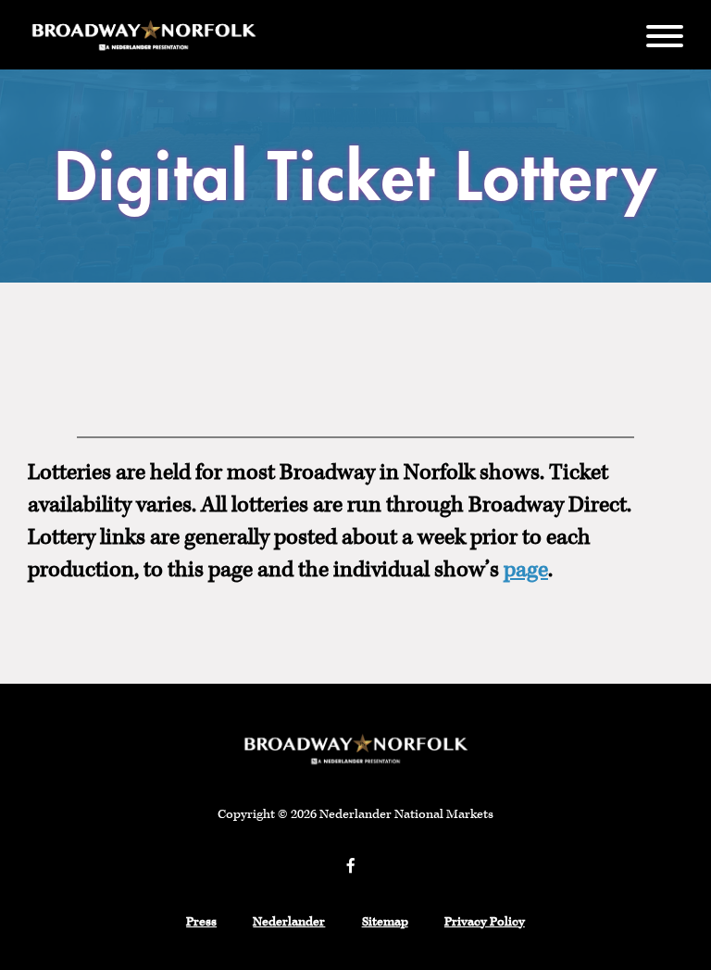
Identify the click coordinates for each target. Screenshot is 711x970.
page (526, 570)
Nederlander (289, 922)
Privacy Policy (484, 922)
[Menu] (664, 35)
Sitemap (385, 922)
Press (201, 922)
